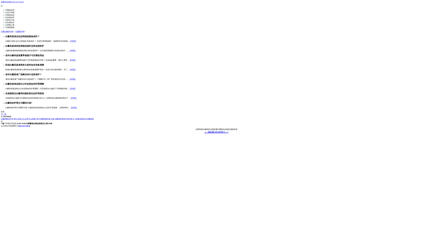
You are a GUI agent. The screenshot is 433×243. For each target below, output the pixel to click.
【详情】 (73, 41)
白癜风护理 (19, 32)
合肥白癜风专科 (7, 32)
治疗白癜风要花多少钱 (45, 119)
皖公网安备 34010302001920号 (217, 132)
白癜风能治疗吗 (7, 119)
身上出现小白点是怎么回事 (25, 119)
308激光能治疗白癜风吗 (84, 119)
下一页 (3, 114)
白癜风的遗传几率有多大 (64, 119)
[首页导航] (6, 17)
